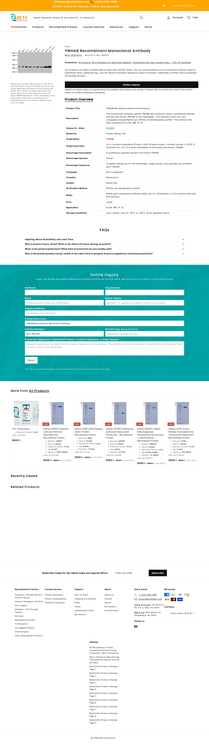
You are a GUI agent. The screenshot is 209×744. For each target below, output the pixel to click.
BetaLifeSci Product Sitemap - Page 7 (104, 708)
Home (67, 46)
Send (31, 360)
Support (134, 27)
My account (80, 614)
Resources (116, 27)
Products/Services (35, 318)
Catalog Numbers (35, 329)
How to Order (81, 595)
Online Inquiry (131, 84)
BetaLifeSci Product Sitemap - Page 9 (104, 721)
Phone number (113, 298)
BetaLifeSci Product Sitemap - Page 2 (104, 674)
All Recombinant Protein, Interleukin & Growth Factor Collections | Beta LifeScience (104, 650)
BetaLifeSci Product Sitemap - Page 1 (104, 667)
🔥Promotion (19, 27)
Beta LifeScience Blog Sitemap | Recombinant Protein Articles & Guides (104, 660)
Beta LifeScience (73, 55)
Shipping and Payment (85, 599)
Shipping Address (35, 308)
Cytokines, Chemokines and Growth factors (28, 596)
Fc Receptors (21, 624)
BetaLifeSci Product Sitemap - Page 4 (104, 687)
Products (38, 27)
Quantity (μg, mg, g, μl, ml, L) (121, 329)
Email (28, 298)
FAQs (77, 602)
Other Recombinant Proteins (29, 635)
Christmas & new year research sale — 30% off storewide (162, 62)
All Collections (111, 610)
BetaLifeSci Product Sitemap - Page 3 (104, 681)
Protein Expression (54, 595)
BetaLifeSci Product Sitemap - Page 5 (104, 694)
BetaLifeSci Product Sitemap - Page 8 (104, 714)
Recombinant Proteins (63, 27)
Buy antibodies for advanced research (111, 62)
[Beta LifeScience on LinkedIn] (135, 626)
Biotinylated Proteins (25, 620)
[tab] (79, 100)
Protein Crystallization (55, 599)
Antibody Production (55, 602)
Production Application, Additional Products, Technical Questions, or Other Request (72, 339)
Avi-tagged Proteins (24, 628)
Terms (78, 606)
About (148, 27)
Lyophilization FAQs (84, 610)
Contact (108, 599)
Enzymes (19, 616)
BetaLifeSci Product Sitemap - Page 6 (104, 701)
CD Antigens (21, 605)
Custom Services (93, 27)
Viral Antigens (22, 631)
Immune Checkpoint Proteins (29, 601)
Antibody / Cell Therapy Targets (26, 610)
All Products (39, 391)
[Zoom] (33, 60)
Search (107, 602)
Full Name (30, 287)
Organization (112, 287)
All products (84, 62)
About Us (109, 595)
